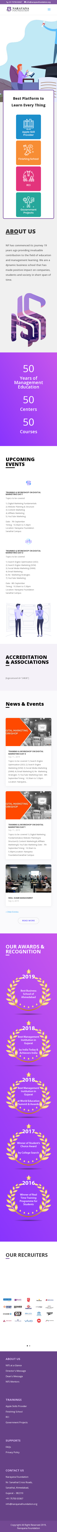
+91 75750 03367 (14, 1498)
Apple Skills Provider (16, 1406)
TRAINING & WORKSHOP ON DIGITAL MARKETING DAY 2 (25, 752)
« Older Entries (12, 912)
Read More (28, 920)
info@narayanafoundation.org (21, 1504)
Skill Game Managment (20, 898)
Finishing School (14, 1411)
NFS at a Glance (14, 1365)
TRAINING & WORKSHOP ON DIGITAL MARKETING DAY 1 (25, 825)
